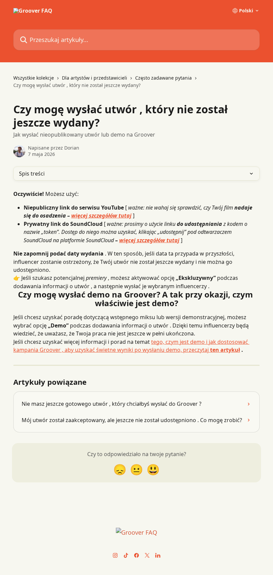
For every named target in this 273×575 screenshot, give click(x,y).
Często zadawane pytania (163, 78)
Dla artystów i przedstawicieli (94, 78)
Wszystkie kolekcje (33, 78)
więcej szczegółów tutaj (101, 215)
